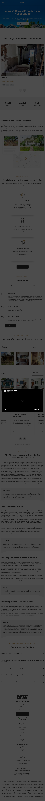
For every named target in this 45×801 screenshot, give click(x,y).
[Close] (41, 391)
